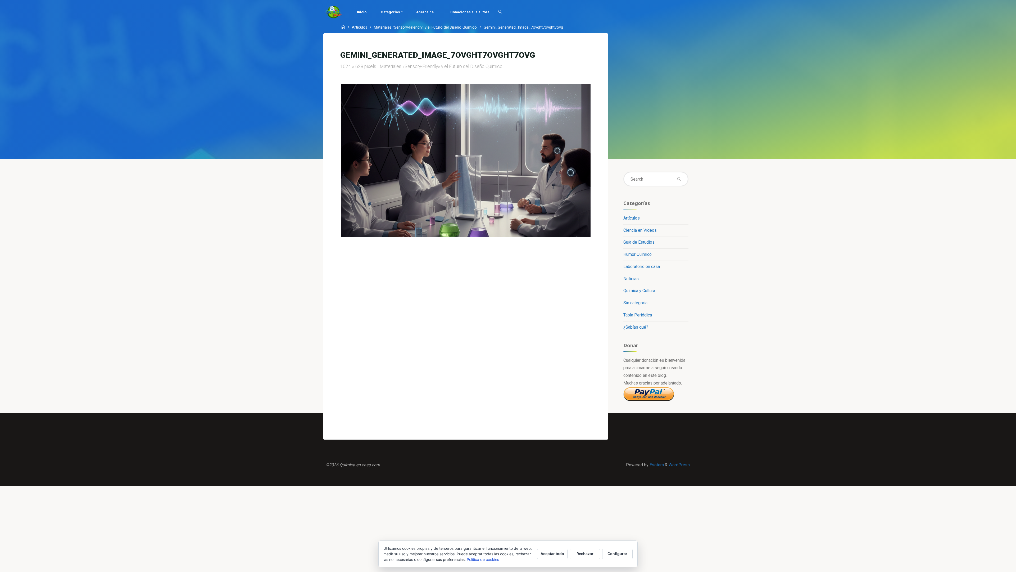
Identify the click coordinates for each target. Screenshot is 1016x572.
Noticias (631, 278)
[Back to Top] (995, 564)
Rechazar (585, 553)
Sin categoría (635, 302)
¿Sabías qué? (635, 327)
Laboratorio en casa (641, 266)
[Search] (500, 12)
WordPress (679, 464)
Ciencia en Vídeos (640, 230)
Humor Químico (637, 254)
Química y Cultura (639, 290)
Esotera (656, 464)
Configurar (617, 553)
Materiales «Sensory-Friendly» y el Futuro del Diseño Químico (441, 66)
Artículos (359, 27)
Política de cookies (483, 559)
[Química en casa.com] (333, 11)
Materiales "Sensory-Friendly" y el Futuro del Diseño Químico (425, 27)
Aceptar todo (552, 553)
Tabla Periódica (637, 315)
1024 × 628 (352, 66)
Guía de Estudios (639, 242)
